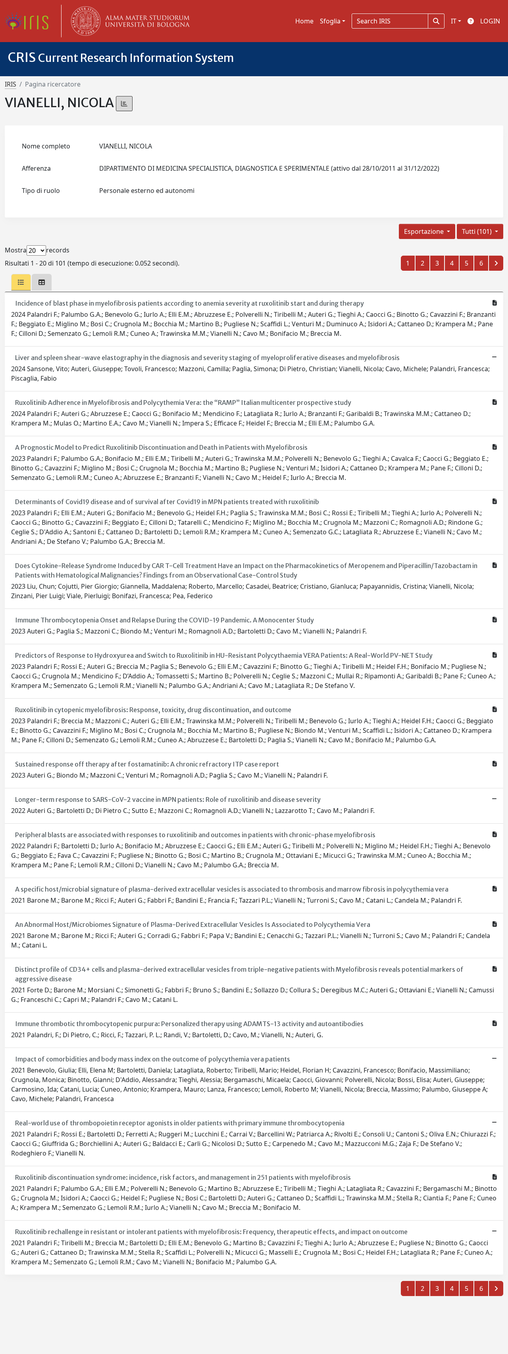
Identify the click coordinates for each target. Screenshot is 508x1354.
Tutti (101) (477, 231)
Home (304, 21)
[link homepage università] (128, 21)
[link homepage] (30, 21)
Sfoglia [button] (330, 21)
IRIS (10, 84)
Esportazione (424, 231)
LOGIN (490, 21)
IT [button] (453, 21)
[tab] (21, 282)
